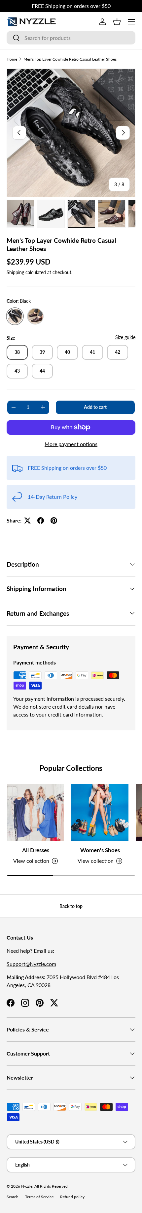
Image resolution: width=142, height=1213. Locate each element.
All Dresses (35, 850)
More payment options (71, 444)
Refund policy (72, 1196)
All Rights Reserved (51, 1186)
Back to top (71, 906)
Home (12, 59)
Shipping (15, 272)
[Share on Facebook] (40, 520)
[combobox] (71, 37)
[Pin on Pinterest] (53, 520)
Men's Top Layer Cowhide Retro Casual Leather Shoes (70, 59)
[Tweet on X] (27, 520)
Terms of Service (39, 1196)
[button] (117, 21)
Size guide (125, 337)
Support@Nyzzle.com (31, 964)
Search (12, 1196)
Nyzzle (26, 1186)
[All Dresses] (35, 812)
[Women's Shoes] (99, 812)
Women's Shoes (100, 850)
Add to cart (95, 407)
